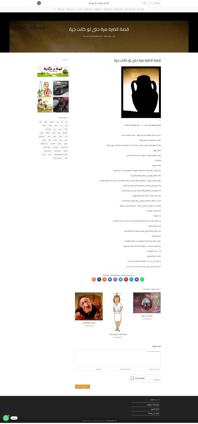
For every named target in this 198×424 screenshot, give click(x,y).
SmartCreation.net (111, 420)
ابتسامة (52, 122)
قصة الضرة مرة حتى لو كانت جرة (92, 36)
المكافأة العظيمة (153, 404)
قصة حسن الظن (147, 316)
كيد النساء (128, 267)
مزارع (50, 154)
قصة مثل (55, 147)
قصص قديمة (47, 151)
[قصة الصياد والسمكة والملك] (45, 88)
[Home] (114, 36)
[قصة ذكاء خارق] (61, 88)
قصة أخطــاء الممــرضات (117, 334)
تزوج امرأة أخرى (154, 267)
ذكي (60, 129)
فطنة (44, 140)
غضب (55, 140)
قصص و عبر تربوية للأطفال (60, 154)
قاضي (65, 143)
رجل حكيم (48, 129)
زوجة (54, 133)
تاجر (66, 125)
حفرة (56, 125)
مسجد (43, 154)
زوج (59, 133)
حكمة (44, 125)
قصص (65, 151)
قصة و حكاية (47, 147)
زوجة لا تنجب (137, 267)
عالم (66, 140)
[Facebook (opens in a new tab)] (39, 3)
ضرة (133, 267)
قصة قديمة (64, 147)
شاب (66, 136)
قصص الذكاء (57, 151)
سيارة (41, 133)
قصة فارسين (155, 408)
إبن (57, 122)
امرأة (46, 122)
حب (61, 125)
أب (66, 122)
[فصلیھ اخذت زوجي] (61, 104)
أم (62, 122)
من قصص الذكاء (57, 158)
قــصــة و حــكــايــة (99, 3)
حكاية (50, 125)
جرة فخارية (142, 267)
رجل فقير (65, 133)
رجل (55, 129)
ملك (66, 158)
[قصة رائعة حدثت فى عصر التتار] (45, 104)
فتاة (50, 140)
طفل (49, 136)
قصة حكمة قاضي (89, 323)
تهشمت (148, 267)
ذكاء (66, 129)
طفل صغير (42, 136)
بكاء (40, 122)
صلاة (60, 136)
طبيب (54, 136)
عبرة (61, 140)
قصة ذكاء (52, 143)
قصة (60, 143)
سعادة (47, 133)
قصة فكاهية (44, 143)
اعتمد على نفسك (153, 413)
